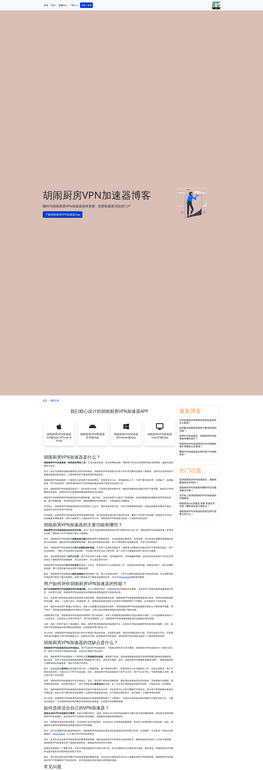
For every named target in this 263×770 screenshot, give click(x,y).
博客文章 (54, 400)
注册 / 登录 (86, 5)
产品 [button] (52, 5)
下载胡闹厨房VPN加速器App (62, 214)
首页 (46, 5)
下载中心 (74, 5)
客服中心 (63, 5)
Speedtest (126, 577)
